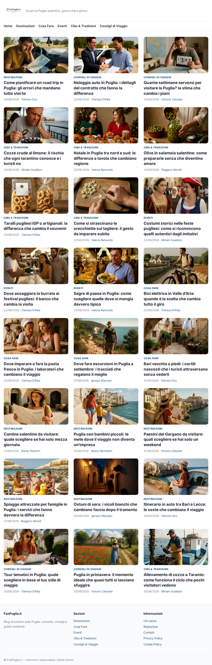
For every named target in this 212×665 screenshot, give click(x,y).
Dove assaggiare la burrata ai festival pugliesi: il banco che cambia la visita (31, 298)
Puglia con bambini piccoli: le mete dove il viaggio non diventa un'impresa (104, 439)
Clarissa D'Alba (101, 99)
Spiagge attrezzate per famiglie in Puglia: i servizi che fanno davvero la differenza (35, 509)
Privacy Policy (153, 638)
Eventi (62, 26)
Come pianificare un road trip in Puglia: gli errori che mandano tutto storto (33, 88)
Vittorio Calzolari (172, 99)
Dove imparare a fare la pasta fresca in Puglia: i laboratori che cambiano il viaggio (34, 369)
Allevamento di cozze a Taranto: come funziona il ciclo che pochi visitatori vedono (174, 580)
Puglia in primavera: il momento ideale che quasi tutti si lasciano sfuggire (104, 580)
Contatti (148, 632)
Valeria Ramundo (102, 169)
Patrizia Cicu (29, 99)
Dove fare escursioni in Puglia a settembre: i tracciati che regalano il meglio (103, 369)
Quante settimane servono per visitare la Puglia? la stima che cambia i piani (173, 88)
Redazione (150, 626)
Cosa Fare (46, 26)
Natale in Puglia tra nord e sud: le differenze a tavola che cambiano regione (105, 158)
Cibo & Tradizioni (83, 26)
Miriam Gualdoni (32, 169)
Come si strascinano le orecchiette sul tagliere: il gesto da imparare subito (104, 228)
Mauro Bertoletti (101, 451)
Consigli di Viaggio (114, 26)
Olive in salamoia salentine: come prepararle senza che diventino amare (175, 158)
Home (8, 26)
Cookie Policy (152, 644)
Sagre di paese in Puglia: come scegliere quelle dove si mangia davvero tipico (103, 298)
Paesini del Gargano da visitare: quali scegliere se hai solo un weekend (174, 439)
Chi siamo (150, 621)
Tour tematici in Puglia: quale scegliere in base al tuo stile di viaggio (32, 580)
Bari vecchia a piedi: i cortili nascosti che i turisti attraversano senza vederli (176, 369)
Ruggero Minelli (171, 169)
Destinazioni (25, 26)
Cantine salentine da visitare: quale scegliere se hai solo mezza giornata (35, 439)
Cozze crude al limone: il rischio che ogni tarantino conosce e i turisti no (34, 158)
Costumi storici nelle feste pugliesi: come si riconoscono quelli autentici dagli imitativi (172, 228)
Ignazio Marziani (101, 380)
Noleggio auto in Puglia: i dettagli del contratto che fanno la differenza (105, 88)
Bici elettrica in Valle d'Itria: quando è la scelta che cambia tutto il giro (172, 298)
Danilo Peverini (30, 451)
